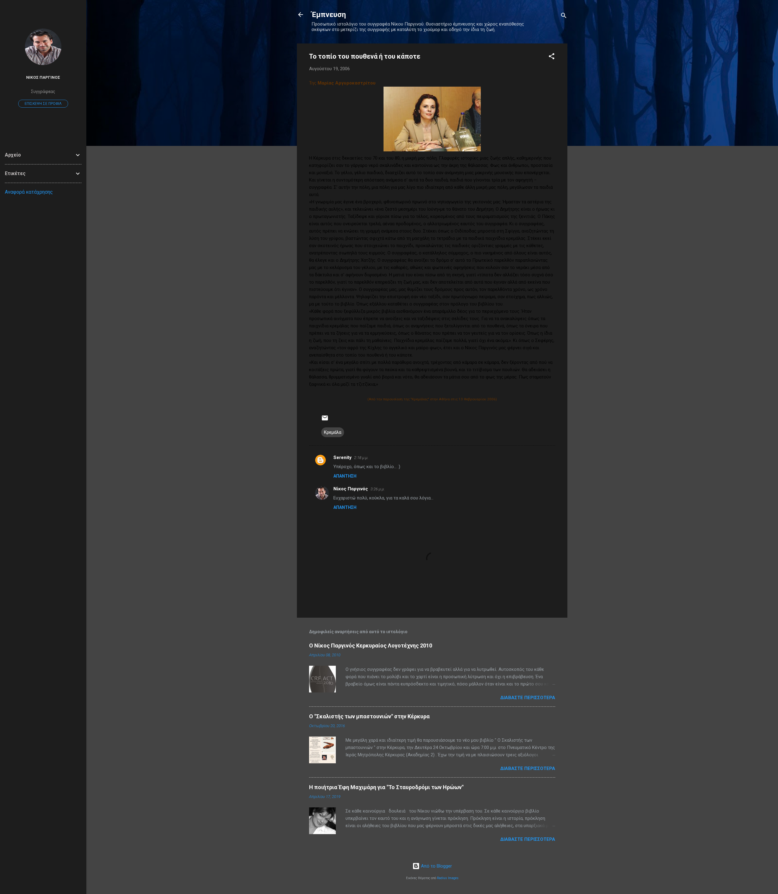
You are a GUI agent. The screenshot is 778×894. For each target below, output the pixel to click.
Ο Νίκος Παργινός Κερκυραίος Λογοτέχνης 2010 (370, 645)
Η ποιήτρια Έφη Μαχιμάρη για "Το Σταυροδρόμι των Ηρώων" (386, 787)
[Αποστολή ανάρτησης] (325, 420)
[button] (551, 57)
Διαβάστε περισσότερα (527, 697)
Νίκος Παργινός (350, 489)
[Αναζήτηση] (563, 16)
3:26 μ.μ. (377, 489)
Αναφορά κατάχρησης (29, 192)
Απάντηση (344, 476)
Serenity (342, 457)
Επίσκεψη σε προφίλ (43, 104)
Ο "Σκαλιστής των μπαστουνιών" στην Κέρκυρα (369, 716)
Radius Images (448, 878)
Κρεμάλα (332, 432)
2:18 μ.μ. (361, 457)
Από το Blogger (436, 866)
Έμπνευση (329, 14)
